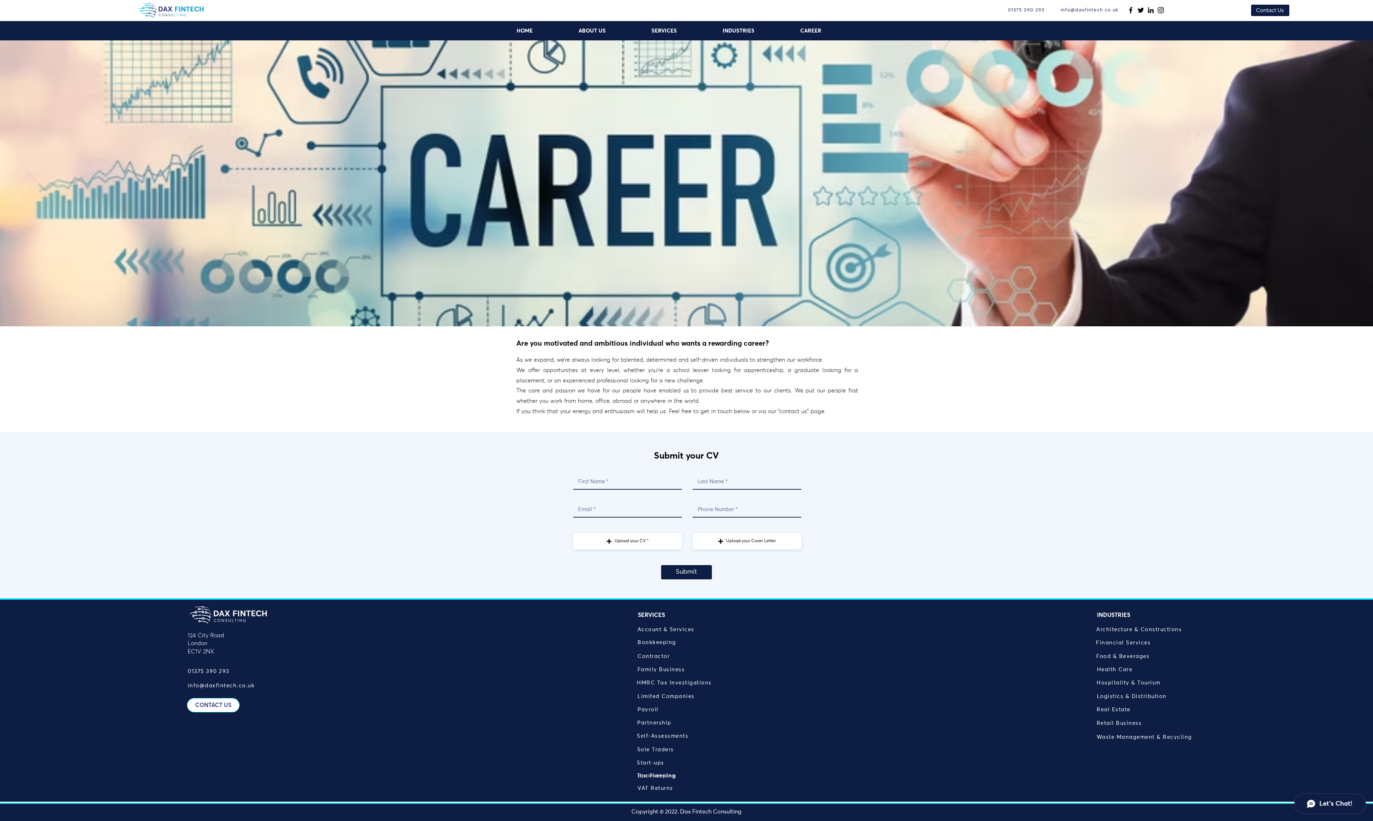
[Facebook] (1131, 10)
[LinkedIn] (1151, 10)
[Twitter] (1141, 10)
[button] (681, 31)
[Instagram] (1161, 10)
